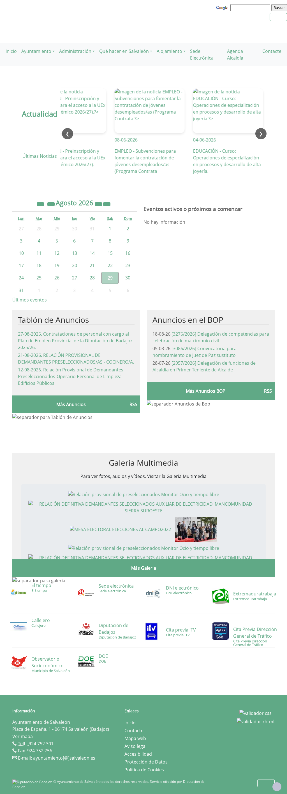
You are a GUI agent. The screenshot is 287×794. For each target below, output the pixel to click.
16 (127, 253)
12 (56, 253)
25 (38, 278)
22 (110, 265)
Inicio (11, 51)
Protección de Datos (146, 762)
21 (92, 265)
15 (110, 253)
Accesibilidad (138, 754)
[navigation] (251, 7)
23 (127, 265)
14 (92, 253)
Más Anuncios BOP (205, 391)
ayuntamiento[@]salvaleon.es (64, 758)
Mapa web (135, 738)
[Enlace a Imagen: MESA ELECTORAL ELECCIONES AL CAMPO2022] (120, 529)
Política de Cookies (144, 770)
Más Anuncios (71, 404)
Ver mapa (22, 736)
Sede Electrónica (202, 54)
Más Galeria (143, 568)
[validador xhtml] (255, 721)
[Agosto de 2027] (99, 204)
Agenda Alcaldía (235, 54)
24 (21, 278)
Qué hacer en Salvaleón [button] (124, 51)
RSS (133, 404)
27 (74, 278)
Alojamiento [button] (169, 51)
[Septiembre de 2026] (106, 204)
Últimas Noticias (39, 156)
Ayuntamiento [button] (36, 51)
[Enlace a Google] (222, 7)
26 (56, 278)
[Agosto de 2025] (41, 204)
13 (74, 253)
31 (21, 290)
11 (38, 253)
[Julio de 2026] (51, 204)
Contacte (271, 51)
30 (127, 278)
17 (21, 265)
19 (56, 265)
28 (92, 278)
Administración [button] (75, 51)
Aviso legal (135, 746)
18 (38, 265)
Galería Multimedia (143, 462)
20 (74, 265)
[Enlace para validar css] (255, 713)
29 (110, 278)
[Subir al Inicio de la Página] (276, 786)
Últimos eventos (29, 300)
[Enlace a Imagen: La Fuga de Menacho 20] (196, 529)
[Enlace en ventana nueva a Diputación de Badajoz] (32, 781)
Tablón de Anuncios (53, 319)
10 (21, 253)
